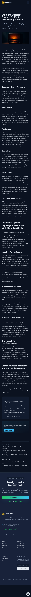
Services (4, 543)
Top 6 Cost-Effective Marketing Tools (12, 416)
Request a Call (20, 547)
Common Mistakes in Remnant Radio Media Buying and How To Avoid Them (15, 409)
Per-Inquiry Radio (21, 545)
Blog (3, 547)
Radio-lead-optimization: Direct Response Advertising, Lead (13, 402)
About (3, 541)
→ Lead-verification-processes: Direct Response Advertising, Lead (13, 458)
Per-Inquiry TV (20, 543)
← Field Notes (5, 9)
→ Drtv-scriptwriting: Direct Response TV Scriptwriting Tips (14, 466)
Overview (19, 541)
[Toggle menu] (28, 2)
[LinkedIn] (6, 534)
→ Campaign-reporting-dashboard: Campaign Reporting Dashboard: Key (15, 455)
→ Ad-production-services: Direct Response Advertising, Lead (15, 462)
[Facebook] (10, 534)
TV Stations (4, 560)
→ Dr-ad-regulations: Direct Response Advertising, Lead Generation (15, 447)
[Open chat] (28, 594)
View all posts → (7, 436)
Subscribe (23, 568)
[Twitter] (13, 534)
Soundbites (4, 545)
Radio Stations (5, 558)
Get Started (4, 550)
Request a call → (9, 430)
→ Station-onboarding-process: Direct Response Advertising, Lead (13, 451)
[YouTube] (3, 534)
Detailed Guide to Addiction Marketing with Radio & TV (15, 405)
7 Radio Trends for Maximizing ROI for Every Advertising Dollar (14, 413)
